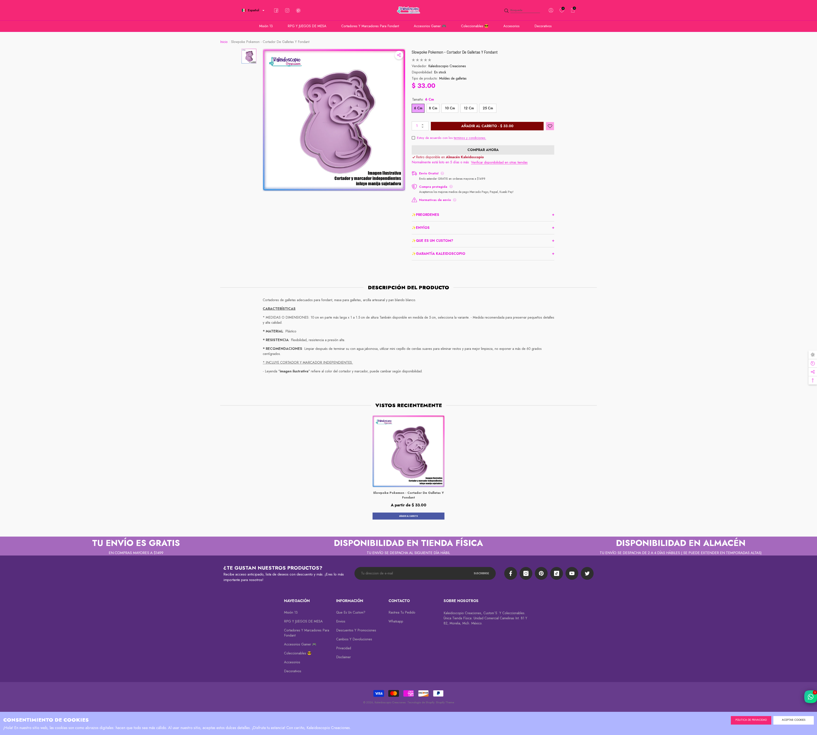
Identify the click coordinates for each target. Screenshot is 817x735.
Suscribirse (481, 573)
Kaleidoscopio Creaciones (447, 66)
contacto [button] (399, 601)
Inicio (224, 41)
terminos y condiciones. (470, 137)
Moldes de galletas (453, 78)
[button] (263, 10)
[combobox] (525, 10)
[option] (334, 120)
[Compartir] (399, 55)
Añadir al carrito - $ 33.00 (487, 126)
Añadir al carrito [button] (408, 516)
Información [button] (349, 601)
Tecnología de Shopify (420, 702)
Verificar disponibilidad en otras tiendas (499, 162)
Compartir (399, 55)
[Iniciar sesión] (550, 10)
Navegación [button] (297, 601)
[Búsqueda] (522, 10)
